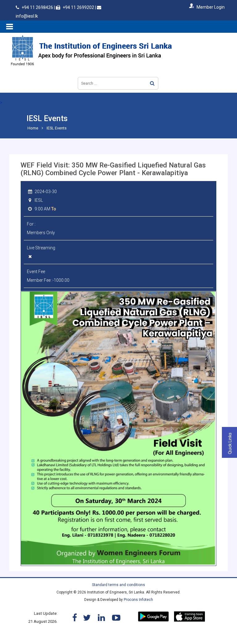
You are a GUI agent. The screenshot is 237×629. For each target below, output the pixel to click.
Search (152, 83)
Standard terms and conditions (118, 585)
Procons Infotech (138, 599)
